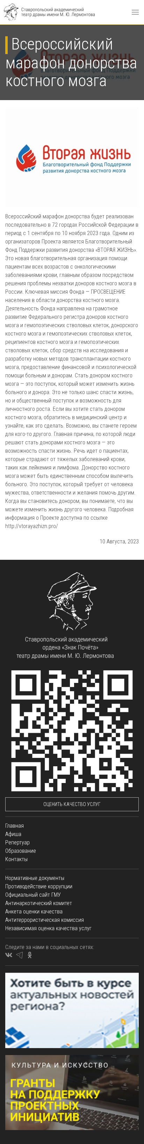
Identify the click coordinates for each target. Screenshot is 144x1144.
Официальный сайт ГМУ (33, 894)
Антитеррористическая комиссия (44, 920)
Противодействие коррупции (38, 886)
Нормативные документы (34, 878)
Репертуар (17, 842)
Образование (20, 851)
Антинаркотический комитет (38, 903)
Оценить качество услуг (72, 804)
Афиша (13, 834)
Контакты (16, 859)
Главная (14, 825)
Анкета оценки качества (34, 911)
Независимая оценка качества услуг (48, 928)
